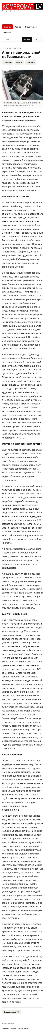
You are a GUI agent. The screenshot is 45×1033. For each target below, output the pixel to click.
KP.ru (18, 48)
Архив (18, 27)
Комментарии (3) (11, 1012)
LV (40, 39)
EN (36, 39)
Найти (27, 39)
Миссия (7, 32)
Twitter (19, 62)
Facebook (8, 62)
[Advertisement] (22, 17)
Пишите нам (30, 27)
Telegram (31, 62)
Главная (7, 27)
